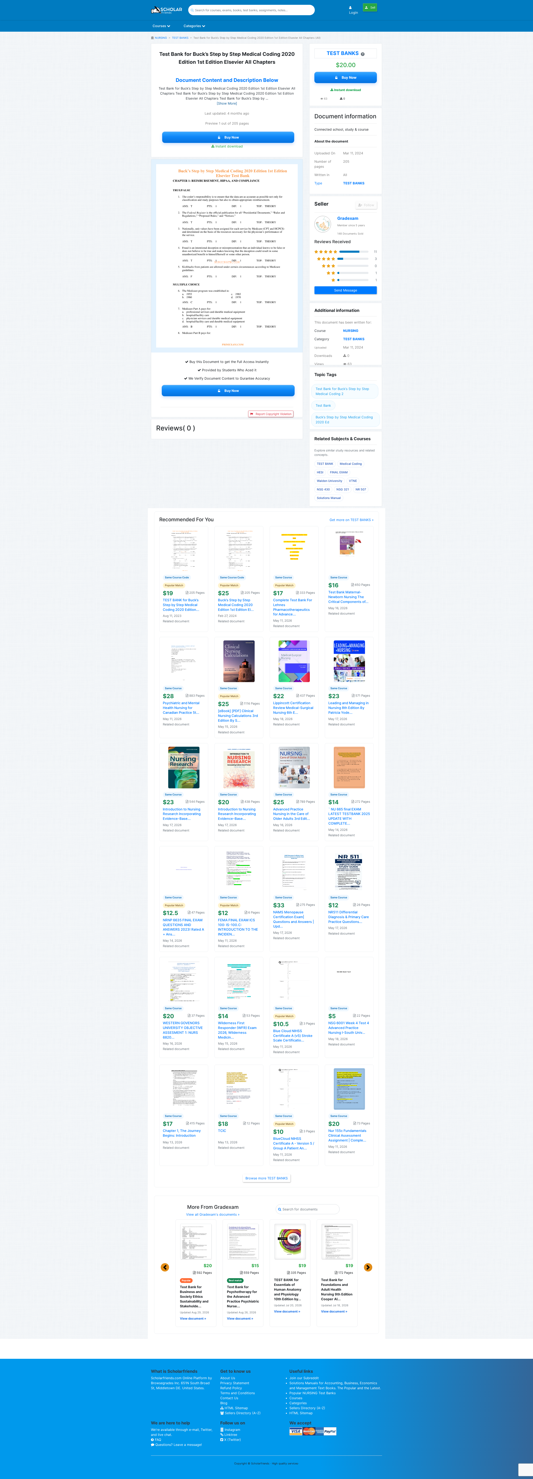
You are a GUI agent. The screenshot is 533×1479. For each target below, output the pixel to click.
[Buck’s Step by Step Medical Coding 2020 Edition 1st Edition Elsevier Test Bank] (239, 550)
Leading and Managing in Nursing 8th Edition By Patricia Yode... (348, 708)
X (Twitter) (232, 1440)
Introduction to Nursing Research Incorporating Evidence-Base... (182, 814)
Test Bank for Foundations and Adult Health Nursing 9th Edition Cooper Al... (336, 1289)
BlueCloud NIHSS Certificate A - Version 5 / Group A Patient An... (293, 1143)
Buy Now (231, 137)
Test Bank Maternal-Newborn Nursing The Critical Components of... (348, 597)
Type (318, 183)
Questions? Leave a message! (178, 1445)
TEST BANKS (180, 37)
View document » (193, 1318)
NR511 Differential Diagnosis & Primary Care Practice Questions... (348, 917)
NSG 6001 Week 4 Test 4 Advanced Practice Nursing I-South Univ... (348, 1028)
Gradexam (347, 218)
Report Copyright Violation (273, 414)
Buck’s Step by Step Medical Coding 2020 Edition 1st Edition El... (236, 605)
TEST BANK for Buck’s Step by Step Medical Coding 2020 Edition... (181, 605)
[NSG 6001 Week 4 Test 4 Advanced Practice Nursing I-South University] (349, 981)
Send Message (345, 290)
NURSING (161, 37)
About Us (227, 1378)
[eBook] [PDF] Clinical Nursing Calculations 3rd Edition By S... (238, 716)
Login (353, 12)
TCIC (222, 1131)
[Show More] (227, 103)
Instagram (232, 1430)
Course (320, 331)
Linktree (230, 1435)
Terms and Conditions (237, 1393)
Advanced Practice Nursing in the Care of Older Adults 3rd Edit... (291, 814)
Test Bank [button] (323, 405)
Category (321, 339)
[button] (164, 1267)
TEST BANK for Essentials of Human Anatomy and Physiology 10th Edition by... (287, 1289)
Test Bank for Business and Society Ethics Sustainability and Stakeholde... (194, 1296)
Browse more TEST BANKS (266, 1178)
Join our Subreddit (304, 1378)
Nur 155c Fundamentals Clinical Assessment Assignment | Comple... (347, 1135)
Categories (193, 26)
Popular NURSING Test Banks (312, 1393)
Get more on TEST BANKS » (352, 520)
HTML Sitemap (236, 1408)
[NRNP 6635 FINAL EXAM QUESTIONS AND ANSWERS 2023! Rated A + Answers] (183, 870)
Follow (368, 205)
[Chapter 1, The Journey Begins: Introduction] (183, 1089)
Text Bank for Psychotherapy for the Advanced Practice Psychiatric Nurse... (243, 1296)
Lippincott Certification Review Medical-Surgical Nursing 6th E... (293, 708)
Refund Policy (231, 1388)
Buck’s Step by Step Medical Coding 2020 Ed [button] (344, 419)
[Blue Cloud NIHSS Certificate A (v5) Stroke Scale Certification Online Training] (294, 981)
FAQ (157, 1440)
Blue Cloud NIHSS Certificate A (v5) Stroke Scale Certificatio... (293, 1036)
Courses (160, 26)
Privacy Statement (234, 1383)
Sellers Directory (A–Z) (242, 1413)
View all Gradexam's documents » (213, 1214)
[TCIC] (239, 1089)
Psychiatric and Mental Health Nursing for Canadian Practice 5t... (181, 708)
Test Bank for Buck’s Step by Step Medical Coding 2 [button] (342, 391)
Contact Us (229, 1398)
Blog (223, 1403)
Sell (372, 7)
